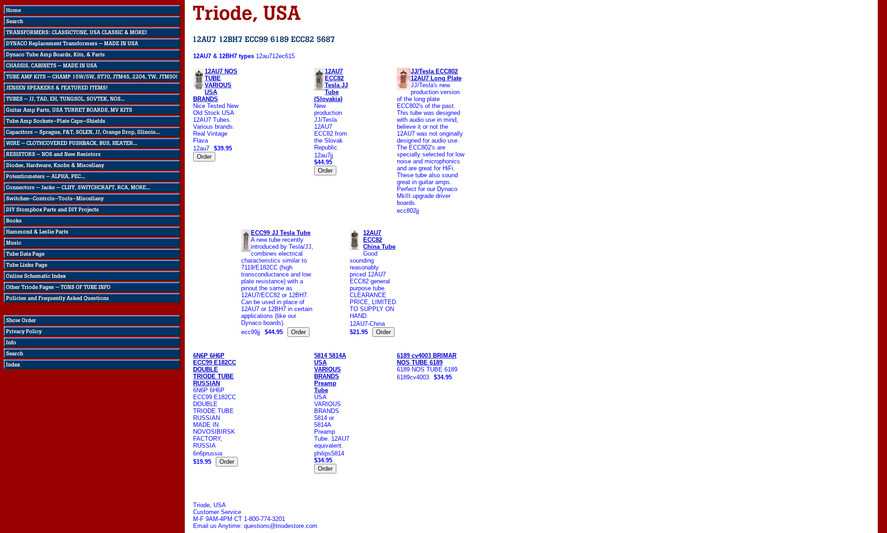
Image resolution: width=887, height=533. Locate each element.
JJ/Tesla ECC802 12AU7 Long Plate (436, 75)
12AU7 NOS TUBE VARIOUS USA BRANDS (215, 85)
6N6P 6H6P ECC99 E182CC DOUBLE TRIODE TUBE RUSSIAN (214, 369)
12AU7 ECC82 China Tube (379, 239)
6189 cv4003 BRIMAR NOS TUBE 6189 (426, 359)
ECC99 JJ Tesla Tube (280, 232)
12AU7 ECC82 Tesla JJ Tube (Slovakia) (331, 85)
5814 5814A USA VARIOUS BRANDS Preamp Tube (330, 373)
